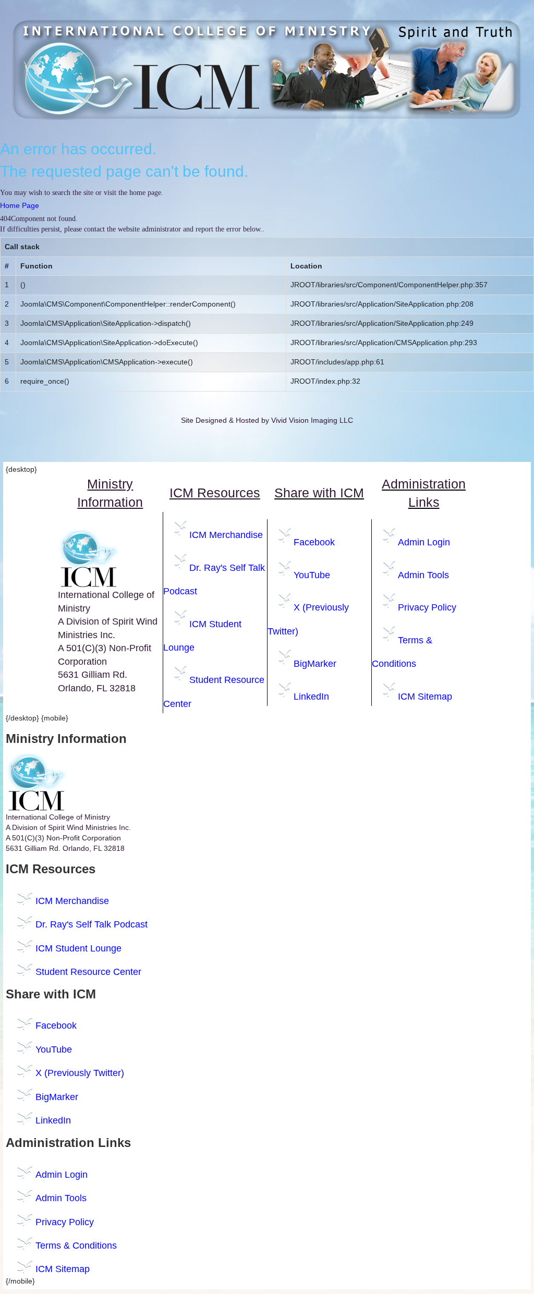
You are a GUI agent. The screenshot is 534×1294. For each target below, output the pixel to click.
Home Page (19, 205)
